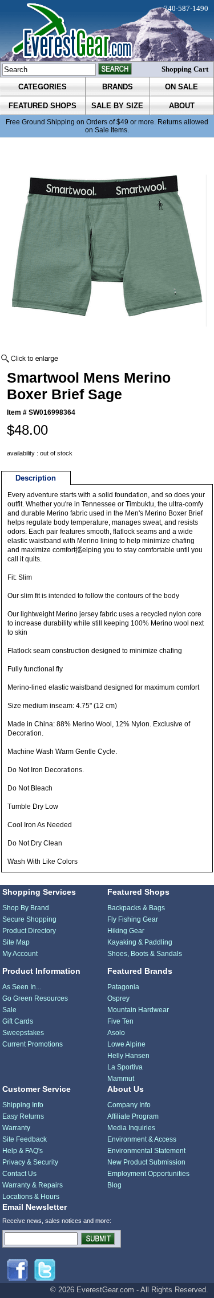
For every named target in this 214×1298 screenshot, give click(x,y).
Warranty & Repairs (32, 1185)
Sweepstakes (23, 1033)
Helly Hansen (128, 1056)
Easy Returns (23, 1116)
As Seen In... (21, 987)
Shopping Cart (184, 69)
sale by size (117, 105)
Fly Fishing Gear (132, 919)
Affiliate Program (133, 1116)
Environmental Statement (146, 1151)
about (182, 105)
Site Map (16, 942)
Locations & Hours (30, 1197)
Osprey (118, 998)
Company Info (129, 1105)
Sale (9, 1010)
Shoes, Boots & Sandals (144, 954)
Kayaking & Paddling (139, 942)
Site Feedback (24, 1139)
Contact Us (19, 1174)
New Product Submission (146, 1162)
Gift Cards (17, 1021)
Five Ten (120, 1021)
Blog (114, 1185)
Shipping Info (22, 1105)
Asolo (116, 1033)
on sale (181, 86)
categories (42, 86)
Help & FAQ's (22, 1151)
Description (35, 478)
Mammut (120, 1079)
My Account (20, 954)
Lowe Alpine (126, 1044)
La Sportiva (125, 1067)
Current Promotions (32, 1044)
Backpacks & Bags (136, 908)
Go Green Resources (35, 998)
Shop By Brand (25, 908)
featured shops (42, 105)
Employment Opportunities (148, 1174)
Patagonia (123, 987)
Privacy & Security (30, 1162)
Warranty (16, 1128)
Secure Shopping (29, 919)
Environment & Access (141, 1139)
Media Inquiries (131, 1128)
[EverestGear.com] (107, 30)
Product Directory (29, 931)
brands (117, 86)
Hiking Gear (125, 931)
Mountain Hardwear (138, 1010)
